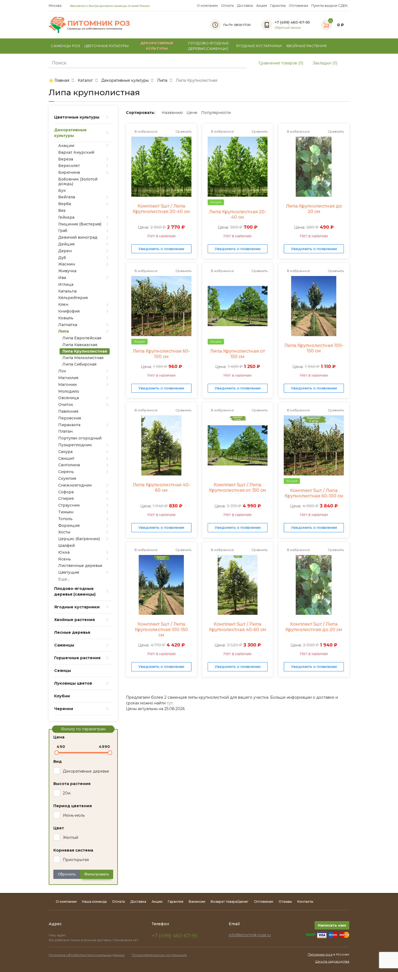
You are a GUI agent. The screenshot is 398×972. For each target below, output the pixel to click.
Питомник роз (320, 954)
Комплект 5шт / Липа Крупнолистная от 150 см (237, 487)
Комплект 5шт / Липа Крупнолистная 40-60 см (237, 627)
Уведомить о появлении (161, 249)
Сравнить (183, 131)
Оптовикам (298, 6)
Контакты (305, 901)
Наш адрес (58, 935)
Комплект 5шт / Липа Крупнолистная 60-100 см (314, 493)
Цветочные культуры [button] (106, 46)
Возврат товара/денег (230, 901)
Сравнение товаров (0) (280, 63)
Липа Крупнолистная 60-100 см (161, 354)
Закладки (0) (324, 63)
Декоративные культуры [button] (157, 46)
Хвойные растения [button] (306, 46)
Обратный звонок (288, 27)
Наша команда (94, 901)
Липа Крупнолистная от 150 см (237, 354)
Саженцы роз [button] (65, 46)
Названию (172, 112)
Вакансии (197, 901)
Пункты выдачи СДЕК (329, 6)
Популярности (216, 112)
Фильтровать (96, 874)
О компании (207, 6)
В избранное (146, 131)
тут (170, 703)
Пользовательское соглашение (159, 955)
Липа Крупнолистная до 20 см (314, 208)
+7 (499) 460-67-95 (174, 936)
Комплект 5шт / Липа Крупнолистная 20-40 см (161, 208)
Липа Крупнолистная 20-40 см (237, 214)
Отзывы (285, 901)
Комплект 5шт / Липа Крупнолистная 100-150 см (161, 630)
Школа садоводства (332, 961)
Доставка (245, 6)
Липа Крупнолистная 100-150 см (313, 348)
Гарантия (278, 6)
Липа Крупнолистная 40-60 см (161, 487)
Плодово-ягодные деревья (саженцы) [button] (208, 46)
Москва (55, 6)
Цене (192, 112)
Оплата (227, 6)
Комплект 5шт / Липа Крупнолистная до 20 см (313, 627)
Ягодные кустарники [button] (259, 46)
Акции (261, 6)
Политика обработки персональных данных (87, 955)
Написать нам (332, 925)
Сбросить (67, 874)
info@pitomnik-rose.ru (250, 934)
